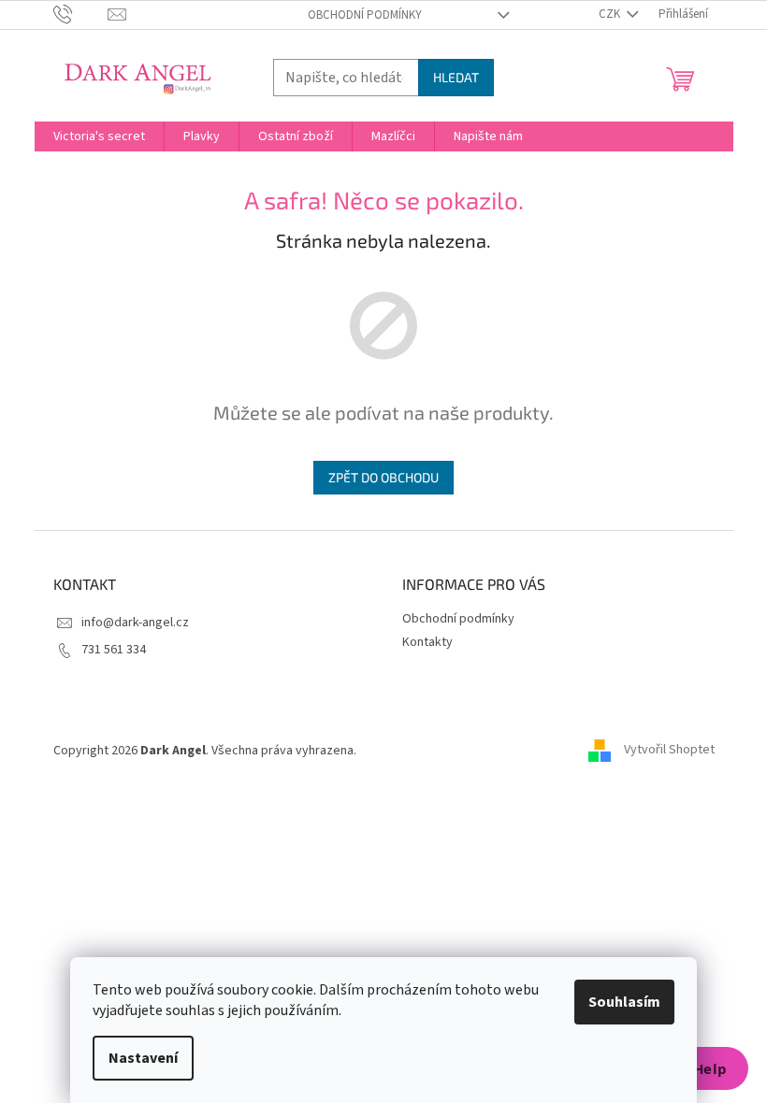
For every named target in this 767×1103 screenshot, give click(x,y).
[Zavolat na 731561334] (81, 14)
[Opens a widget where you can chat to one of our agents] (696, 1070)
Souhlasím (624, 1002)
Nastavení (143, 1058)
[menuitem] (99, 136)
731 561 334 (113, 649)
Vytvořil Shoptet (669, 750)
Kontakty (427, 642)
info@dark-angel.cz (135, 622)
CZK (611, 14)
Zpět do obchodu (383, 477)
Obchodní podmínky (365, 15)
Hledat (456, 77)
